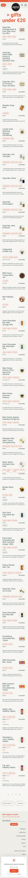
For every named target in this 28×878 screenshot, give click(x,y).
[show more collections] (26, 803)
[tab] (7, 803)
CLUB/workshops (21, 836)
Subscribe (14, 824)
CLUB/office (22, 832)
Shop (3, 5)
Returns (23, 843)
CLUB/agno (23, 829)
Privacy (24, 839)
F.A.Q (24, 846)
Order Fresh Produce (20, 851)
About (24, 854)
